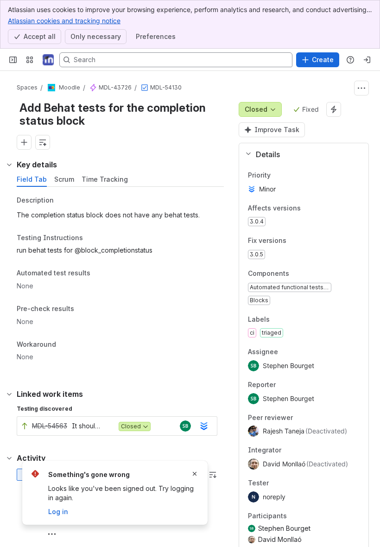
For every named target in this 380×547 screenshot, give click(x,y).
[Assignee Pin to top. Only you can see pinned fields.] (298, 352)
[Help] (350, 59)
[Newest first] (212, 474)
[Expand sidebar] (13, 59)
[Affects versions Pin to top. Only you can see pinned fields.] (308, 208)
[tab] (32, 179)
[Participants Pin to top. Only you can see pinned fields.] (294, 516)
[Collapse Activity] (9, 458)
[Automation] (333, 109)
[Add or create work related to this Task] (24, 142)
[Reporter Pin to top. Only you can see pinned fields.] (296, 384)
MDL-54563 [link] (49, 426)
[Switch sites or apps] (29, 59)
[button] (300, 154)
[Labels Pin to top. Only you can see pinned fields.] (277, 319)
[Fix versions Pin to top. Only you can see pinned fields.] (294, 241)
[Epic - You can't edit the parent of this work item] (93, 87)
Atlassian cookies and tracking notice (64, 21)
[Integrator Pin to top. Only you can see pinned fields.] (301, 450)
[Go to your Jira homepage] (48, 59)
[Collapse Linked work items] (9, 394)
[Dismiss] (194, 473)
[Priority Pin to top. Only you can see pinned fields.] (278, 175)
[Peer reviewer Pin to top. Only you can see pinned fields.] (313, 417)
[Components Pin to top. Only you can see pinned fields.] (296, 273)
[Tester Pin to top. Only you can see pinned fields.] (289, 483)
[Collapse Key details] (9, 164)
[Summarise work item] (42, 142)
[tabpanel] (121, 281)
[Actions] (361, 88)
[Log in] (367, 59)
